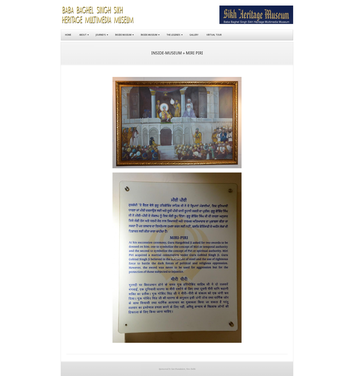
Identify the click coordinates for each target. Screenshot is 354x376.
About (82, 35)
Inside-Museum (149, 35)
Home (68, 35)
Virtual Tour (214, 35)
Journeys (101, 35)
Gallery (194, 35)
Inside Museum (123, 35)
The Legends (173, 35)
